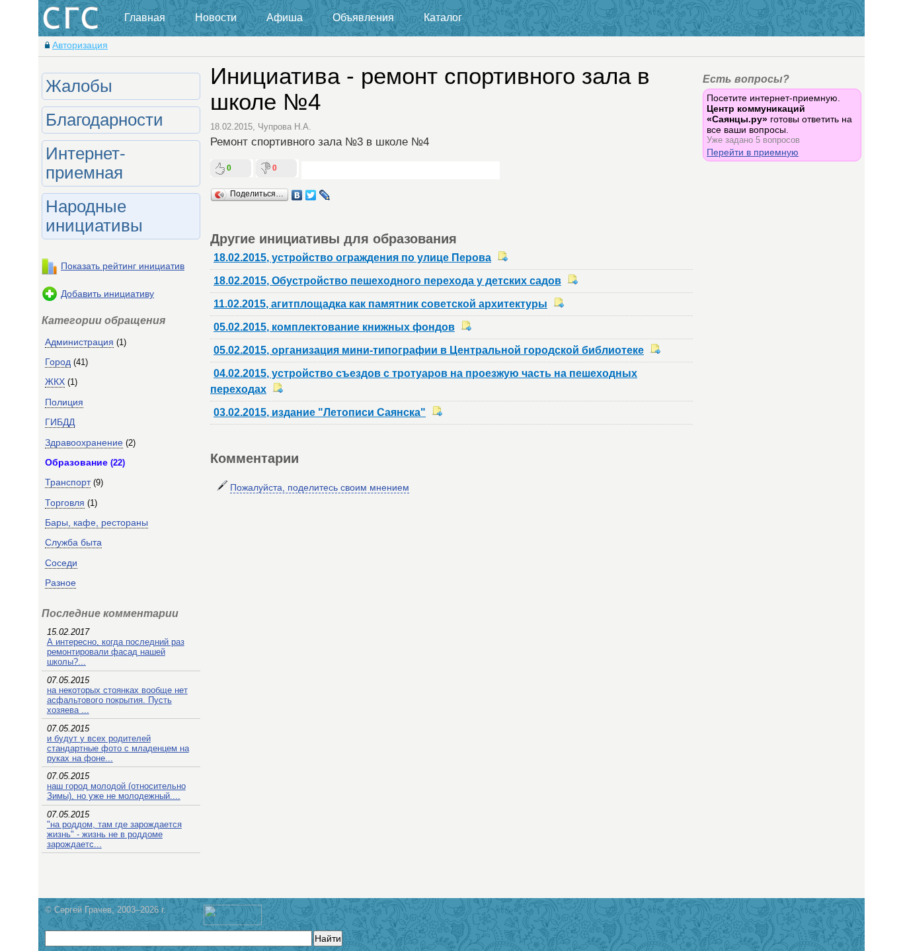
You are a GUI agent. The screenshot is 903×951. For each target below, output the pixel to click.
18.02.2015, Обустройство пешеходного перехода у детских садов (387, 280)
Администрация (79, 342)
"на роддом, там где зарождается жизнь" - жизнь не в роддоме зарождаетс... (114, 834)
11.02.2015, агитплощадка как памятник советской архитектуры (380, 304)
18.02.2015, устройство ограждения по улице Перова (352, 257)
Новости (216, 17)
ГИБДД (60, 422)
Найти (328, 938)
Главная (144, 17)
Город (58, 361)
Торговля (65, 502)
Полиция (64, 402)
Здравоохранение (84, 442)
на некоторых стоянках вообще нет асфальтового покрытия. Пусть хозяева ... (117, 700)
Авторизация (80, 45)
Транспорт (68, 482)
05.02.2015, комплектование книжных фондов (334, 327)
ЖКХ (55, 381)
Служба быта (73, 542)
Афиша (284, 17)
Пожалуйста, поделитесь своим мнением (319, 487)
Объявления (363, 17)
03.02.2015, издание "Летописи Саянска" (320, 412)
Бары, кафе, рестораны (96, 522)
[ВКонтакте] (297, 195)
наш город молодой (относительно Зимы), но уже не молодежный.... (116, 791)
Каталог (443, 17)
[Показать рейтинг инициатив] (50, 271)
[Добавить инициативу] (50, 299)
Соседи (61, 563)
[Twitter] (311, 195)
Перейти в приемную (753, 152)
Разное (60, 582)
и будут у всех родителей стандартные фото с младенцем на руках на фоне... (118, 748)
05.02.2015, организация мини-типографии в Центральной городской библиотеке (429, 350)
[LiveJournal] (325, 195)
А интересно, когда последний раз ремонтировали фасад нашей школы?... (115, 652)
